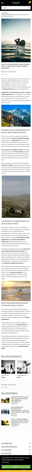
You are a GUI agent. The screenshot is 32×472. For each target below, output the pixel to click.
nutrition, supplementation (14, 317)
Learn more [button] (5, 462)
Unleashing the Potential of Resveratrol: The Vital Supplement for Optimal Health (20, 410)
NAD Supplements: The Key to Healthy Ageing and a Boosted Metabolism (19, 399)
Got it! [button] (16, 466)
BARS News (5, 13)
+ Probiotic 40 (4, 375)
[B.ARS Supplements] (16, 3)
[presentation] (2, 368)
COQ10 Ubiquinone (21, 375)
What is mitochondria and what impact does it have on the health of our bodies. (20, 421)
